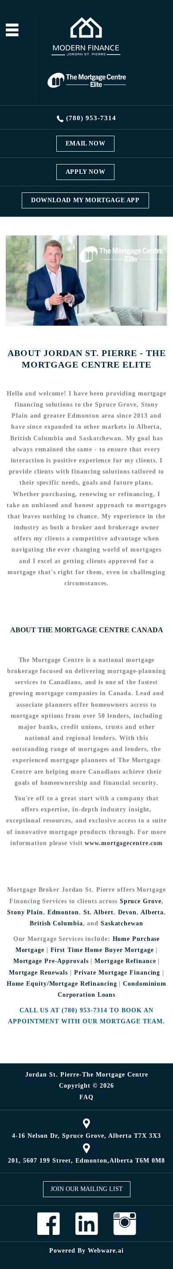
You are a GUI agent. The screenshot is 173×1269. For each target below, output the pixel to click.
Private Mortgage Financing (117, 972)
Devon (127, 912)
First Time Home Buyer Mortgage (102, 950)
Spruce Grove (140, 901)
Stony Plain (25, 912)
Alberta (152, 912)
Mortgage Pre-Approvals (51, 961)
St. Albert (98, 912)
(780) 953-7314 (91, 117)
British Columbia (56, 923)
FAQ (86, 1097)
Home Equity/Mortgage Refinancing (62, 983)
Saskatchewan (122, 923)
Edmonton (63, 912)
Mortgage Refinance (125, 961)
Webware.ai (106, 1250)
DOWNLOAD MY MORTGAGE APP (85, 200)
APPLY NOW (85, 171)
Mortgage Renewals (38, 972)
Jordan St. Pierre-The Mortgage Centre (86, 1074)
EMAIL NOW (85, 143)
